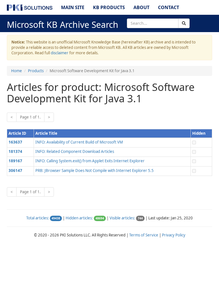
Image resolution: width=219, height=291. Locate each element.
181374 (15, 151)
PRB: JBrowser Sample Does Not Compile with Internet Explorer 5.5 (94, 170)
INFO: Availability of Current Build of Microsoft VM (79, 142)
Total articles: (37, 218)
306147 (15, 170)
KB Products (109, 7)
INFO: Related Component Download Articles (74, 151)
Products (36, 70)
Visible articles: (122, 218)
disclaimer (59, 52)
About (141, 7)
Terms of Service (143, 235)
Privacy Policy (173, 235)
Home (16, 70)
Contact (168, 7)
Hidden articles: (79, 218)
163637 (15, 142)
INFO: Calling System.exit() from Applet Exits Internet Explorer (90, 160)
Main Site (72, 7)
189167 (15, 160)
